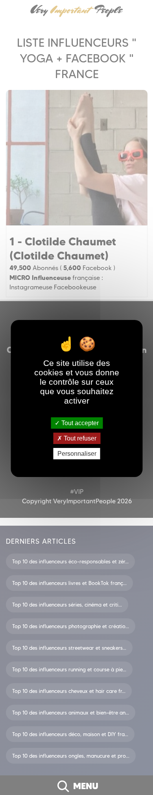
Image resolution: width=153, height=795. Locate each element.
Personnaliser (76, 453)
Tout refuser (79, 438)
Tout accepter (79, 422)
